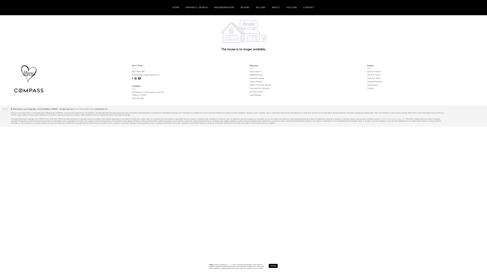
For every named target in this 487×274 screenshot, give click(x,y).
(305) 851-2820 (138, 98)
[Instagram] (135, 78)
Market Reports (256, 82)
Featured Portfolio (374, 82)
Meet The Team (374, 78)
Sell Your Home (373, 75)
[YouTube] (139, 78)
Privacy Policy (79, 109)
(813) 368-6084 (138, 72)
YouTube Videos (256, 92)
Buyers (245, 7)
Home (176, 7)
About (276, 7)
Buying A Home (373, 72)
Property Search (197, 7)
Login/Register (256, 95)
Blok (106, 109)
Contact (308, 7)
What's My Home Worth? (260, 85)
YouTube (291, 7)
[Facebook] (132, 78)
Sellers (260, 7)
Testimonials (372, 85)
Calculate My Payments (259, 88)
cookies (229, 265)
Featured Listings (257, 78)
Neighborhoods (224, 7)
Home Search (255, 72)
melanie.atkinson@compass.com (145, 75)
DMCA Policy (89, 109)
